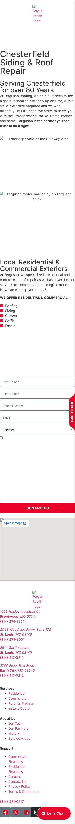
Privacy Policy (19, 786)
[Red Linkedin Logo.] (26, 812)
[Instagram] (36, 812)
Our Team (16, 723)
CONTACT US (37, 508)
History (14, 733)
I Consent (10, 437)
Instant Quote (19, 708)
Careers (14, 776)
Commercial (17, 698)
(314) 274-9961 (12, 621)
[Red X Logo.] (15, 812)
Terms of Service (31, 499)
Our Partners (18, 728)
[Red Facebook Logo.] (5, 812)
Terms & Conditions (23, 791)
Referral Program (21, 703)
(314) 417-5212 (12, 657)
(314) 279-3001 (12, 639)
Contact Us (17, 781)
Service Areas (19, 738)
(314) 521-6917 (12, 801)
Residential (16, 693)
